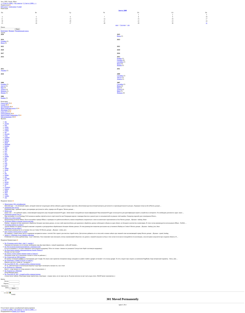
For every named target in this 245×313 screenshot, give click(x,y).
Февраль (3, 91)
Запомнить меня (4, 286)
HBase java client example (13, 218)
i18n (6, 149)
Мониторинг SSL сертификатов (15, 204)
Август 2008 (122, 10)
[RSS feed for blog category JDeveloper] (10, 110)
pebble (7, 175)
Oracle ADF (4, 103)
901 (6, 122)
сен (128, 25)
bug (6, 125)
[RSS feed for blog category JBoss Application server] (18, 108)
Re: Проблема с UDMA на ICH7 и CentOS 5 (19, 260)
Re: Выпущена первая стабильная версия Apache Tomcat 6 (23, 250)
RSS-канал (4, 7)
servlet (7, 182)
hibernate (7, 144)
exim (6, 135)
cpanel (7, 129)
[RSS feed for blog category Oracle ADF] (11, 103)
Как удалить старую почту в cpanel (16, 231)
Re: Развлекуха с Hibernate (13, 267)
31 (206, 23)
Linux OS (4, 112)
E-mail (20, 7)
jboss (6, 154)
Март (118, 91)
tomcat (7, 189)
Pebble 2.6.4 (16, 311)
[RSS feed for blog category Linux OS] (10, 112)
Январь (119, 65)
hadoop (7, 141)
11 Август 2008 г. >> (30, 3)
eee (6, 132)
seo (6, 180)
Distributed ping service (12, 207)
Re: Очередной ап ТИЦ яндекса (15, 257)
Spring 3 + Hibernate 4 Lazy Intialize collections (19, 235)
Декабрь (3, 70)
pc (5, 172)
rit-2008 (7, 178)
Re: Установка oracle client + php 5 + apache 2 (19, 243)
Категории (4, 31)
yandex (7, 196)
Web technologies (6, 117)
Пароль (6, 283)
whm (6, 194)
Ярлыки (11, 31)
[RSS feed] (10, 5)
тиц (6, 197)
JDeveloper (4, 110)
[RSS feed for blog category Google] (8, 105)
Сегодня (123, 25)
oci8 (6, 165)
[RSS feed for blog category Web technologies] (15, 117)
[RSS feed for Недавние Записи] (13, 201)
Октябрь (3, 41)
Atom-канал (12, 7)
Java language (5, 106)
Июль (2, 43)
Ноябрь (119, 58)
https (6, 148)
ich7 (6, 151)
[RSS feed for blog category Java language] (12, 106)
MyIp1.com (8, 211)
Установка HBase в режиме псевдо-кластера (19, 221)
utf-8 (6, 192)
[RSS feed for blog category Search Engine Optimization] (20, 115)
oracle (6, 170)
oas (6, 161)
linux (6, 160)
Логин (6, 281)
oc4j (6, 163)
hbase (6, 142)
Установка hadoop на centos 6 (14, 225)
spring (6, 184)
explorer (7, 137)
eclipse (7, 130)
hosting (7, 146)
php (6, 177)
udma (6, 191)
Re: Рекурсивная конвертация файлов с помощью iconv (23, 247)
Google (3, 105)
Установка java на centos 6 (13, 228)
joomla (7, 156)
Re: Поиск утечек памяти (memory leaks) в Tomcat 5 (21, 253)
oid (6, 166)
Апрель (119, 79)
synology (7, 187)
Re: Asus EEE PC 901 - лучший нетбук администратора (22, 264)
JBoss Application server (8, 108)
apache (7, 123)
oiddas (7, 168)
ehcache (7, 134)
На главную (18, 3)
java (6, 153)
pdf (6, 173)
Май (2, 88)
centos (6, 127)
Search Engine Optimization (9, 115)
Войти (23, 311)
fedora (6, 139)
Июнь (119, 36)
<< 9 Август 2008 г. (7, 3)
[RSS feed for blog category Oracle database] (13, 113)
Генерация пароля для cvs (13, 214)
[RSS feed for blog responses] (17, 240)
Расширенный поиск (22, 31)
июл (117, 25)
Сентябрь (120, 62)
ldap (6, 158)
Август (119, 77)
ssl (5, 185)
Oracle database (5, 113)
